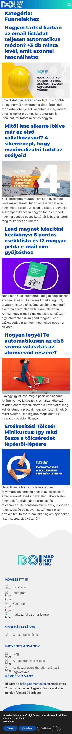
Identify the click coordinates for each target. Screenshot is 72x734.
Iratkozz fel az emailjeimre (31, 614)
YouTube (19, 603)
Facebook (19, 587)
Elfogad (10, 728)
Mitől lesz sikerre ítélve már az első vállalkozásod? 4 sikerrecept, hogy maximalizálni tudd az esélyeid (35, 140)
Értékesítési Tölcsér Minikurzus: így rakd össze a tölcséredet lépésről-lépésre (31, 435)
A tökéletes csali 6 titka (29, 661)
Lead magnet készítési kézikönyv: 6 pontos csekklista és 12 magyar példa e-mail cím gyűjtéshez (35, 240)
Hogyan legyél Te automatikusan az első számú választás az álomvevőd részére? (34, 344)
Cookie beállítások (25, 634)
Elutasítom (27, 728)
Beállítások (46, 728)
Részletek (8, 721)
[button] (69, 4)
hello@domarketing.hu (35, 683)
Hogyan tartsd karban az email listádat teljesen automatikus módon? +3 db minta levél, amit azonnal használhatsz (33, 42)
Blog (16, 654)
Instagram (19, 593)
